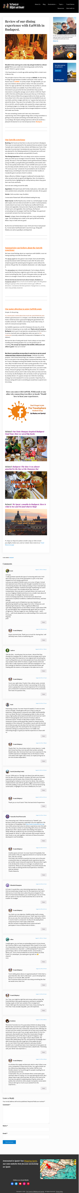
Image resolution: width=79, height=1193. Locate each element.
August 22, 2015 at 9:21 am (41, 909)
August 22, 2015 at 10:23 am (41, 770)
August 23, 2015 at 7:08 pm (41, 743)
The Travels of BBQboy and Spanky (35, 1191)
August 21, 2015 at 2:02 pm (41, 1059)
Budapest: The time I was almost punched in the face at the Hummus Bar (22, 467)
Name (5, 1126)
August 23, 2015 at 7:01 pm (41, 703)
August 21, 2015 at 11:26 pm (41, 938)
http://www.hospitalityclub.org (35, 824)
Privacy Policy (59, 1191)
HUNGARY (11, 557)
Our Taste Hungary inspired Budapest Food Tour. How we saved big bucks (24, 432)
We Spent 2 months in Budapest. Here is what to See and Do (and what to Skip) (25, 505)
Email (5, 1133)
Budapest (39, 122)
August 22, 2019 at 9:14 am (41, 629)
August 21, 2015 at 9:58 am (41, 1019)
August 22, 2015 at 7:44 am (41, 815)
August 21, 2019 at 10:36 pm (41, 569)
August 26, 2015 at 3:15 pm (41, 677)
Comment (6, 1105)
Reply (43, 622)
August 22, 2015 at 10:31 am (41, 797)
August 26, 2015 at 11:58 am (41, 649)
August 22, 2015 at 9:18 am (41, 968)
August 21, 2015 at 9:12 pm (41, 994)
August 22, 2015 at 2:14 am (41, 884)
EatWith (16, 81)
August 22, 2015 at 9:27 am (41, 847)
